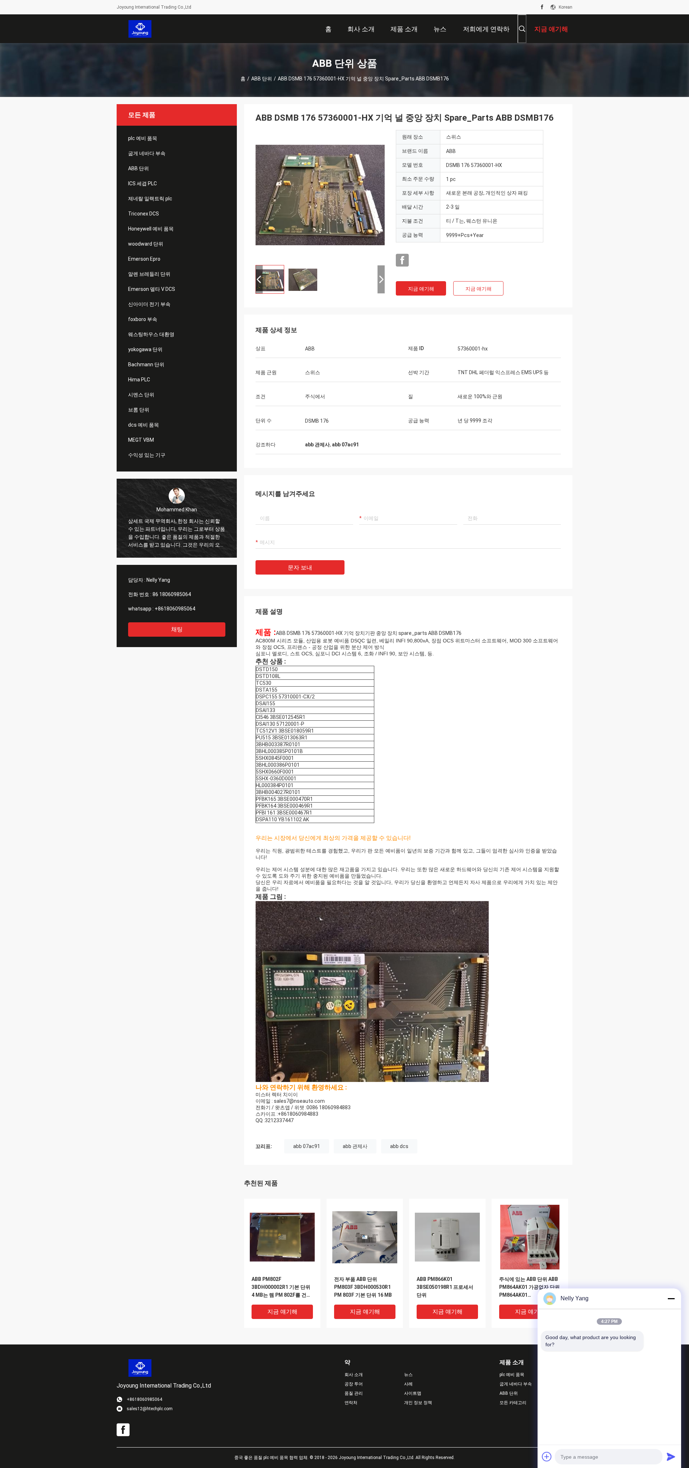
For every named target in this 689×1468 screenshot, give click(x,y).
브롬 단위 (138, 410)
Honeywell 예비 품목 (151, 229)
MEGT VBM (141, 440)
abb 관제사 (355, 1146)
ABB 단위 (261, 79)
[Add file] (547, 1456)
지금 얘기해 (421, 289)
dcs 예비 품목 (143, 425)
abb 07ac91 (306, 1146)
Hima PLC (139, 379)
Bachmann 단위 (146, 364)
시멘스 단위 (141, 395)
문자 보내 (300, 567)
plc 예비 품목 (142, 138)
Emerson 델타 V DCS (151, 289)
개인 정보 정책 (418, 1402)
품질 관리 (353, 1393)
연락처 (350, 1402)
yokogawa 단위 (145, 349)
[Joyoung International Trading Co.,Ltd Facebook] (542, 7)
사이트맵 (412, 1393)
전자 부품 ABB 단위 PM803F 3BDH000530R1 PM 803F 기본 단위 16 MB (363, 1287)
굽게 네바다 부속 (146, 153)
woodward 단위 (145, 244)
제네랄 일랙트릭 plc (150, 198)
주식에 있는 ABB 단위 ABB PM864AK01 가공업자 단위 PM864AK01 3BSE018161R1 (529, 1287)
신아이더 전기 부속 (149, 304)
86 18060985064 (172, 594)
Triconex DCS (143, 214)
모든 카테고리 (513, 1402)
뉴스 (408, 1374)
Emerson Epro (144, 259)
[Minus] (671, 1298)
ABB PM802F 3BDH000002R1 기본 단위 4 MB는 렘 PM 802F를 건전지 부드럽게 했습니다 (281, 1287)
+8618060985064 (175, 609)
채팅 (177, 629)
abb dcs (399, 1146)
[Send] (671, 1456)
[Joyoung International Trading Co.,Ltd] (140, 29)
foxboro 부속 (142, 319)
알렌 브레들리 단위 (149, 274)
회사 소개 (353, 1374)
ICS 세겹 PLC (142, 183)
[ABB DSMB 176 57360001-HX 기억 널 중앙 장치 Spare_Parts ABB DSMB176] (320, 195)
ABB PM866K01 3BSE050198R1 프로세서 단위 (445, 1287)
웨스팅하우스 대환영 (151, 334)
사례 (408, 1383)
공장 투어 (353, 1383)
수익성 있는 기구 (146, 455)
